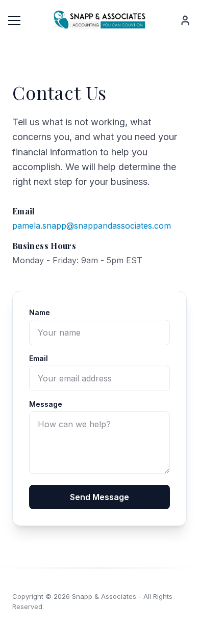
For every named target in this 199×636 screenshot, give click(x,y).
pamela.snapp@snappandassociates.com (91, 225)
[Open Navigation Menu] (14, 20)
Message (45, 404)
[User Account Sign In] (185, 20)
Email (38, 358)
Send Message (99, 497)
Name (39, 312)
